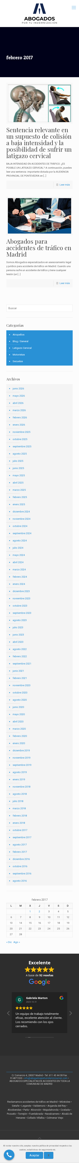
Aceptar (34, 1155)
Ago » (16, 942)
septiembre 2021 (22, 663)
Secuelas (18, 361)
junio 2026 (18, 388)
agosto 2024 (20, 540)
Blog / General (20, 341)
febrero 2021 (20, 678)
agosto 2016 (20, 880)
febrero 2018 (20, 815)
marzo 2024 (19, 569)
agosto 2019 (20, 772)
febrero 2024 (20, 576)
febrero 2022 (20, 656)
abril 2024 (18, 562)
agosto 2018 (20, 793)
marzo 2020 (19, 728)
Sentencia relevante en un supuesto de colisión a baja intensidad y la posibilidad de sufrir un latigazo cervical (39, 143)
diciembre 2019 (21, 750)
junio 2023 (18, 634)
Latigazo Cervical (22, 348)
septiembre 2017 (22, 837)
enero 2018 (19, 822)
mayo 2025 (19, 475)
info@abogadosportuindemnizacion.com (45, 1078)
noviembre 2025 (21, 432)
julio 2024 (18, 547)
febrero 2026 (20, 417)
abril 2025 (18, 482)
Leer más (65, 184)
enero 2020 (19, 743)
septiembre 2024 (22, 533)
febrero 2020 (20, 736)
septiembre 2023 (22, 613)
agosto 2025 (20, 453)
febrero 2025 (20, 497)
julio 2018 (18, 801)
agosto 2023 (20, 620)
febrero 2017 (20, 851)
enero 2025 (19, 504)
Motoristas (19, 354)
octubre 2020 (20, 692)
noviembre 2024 (21, 518)
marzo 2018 (19, 808)
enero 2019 (19, 779)
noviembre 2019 (21, 757)
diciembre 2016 (21, 859)
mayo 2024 (19, 555)
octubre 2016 (20, 866)
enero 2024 (19, 584)
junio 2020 (18, 707)
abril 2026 (18, 403)
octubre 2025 (20, 439)
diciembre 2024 (21, 511)
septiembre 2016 (22, 873)
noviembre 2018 (21, 786)
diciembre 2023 (21, 591)
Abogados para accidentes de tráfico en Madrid (38, 247)
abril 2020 (18, 721)
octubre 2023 (20, 605)
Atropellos (18, 334)
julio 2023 (18, 627)
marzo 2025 (19, 489)
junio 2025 (18, 468)
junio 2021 (18, 670)
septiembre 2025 (22, 446)
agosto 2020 (20, 699)
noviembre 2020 (21, 685)
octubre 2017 (20, 830)
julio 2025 (18, 460)
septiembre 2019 (22, 765)
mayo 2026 (19, 395)
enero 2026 (19, 424)
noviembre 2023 (21, 598)
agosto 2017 (20, 844)
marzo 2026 (19, 410)
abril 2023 (18, 641)
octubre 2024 (20, 526)
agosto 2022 (20, 649)
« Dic (9, 942)
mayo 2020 (19, 714)
